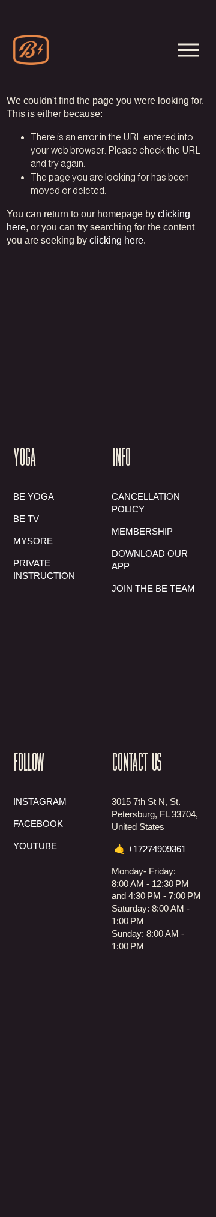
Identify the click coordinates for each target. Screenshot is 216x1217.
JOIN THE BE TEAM (153, 588)
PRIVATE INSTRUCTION (44, 569)
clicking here (116, 240)
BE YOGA (33, 496)
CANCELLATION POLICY (146, 502)
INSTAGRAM (40, 801)
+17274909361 (157, 849)
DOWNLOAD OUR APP (150, 559)
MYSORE (33, 541)
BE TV (26, 519)
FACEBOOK (38, 824)
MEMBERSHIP (142, 531)
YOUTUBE (35, 846)
